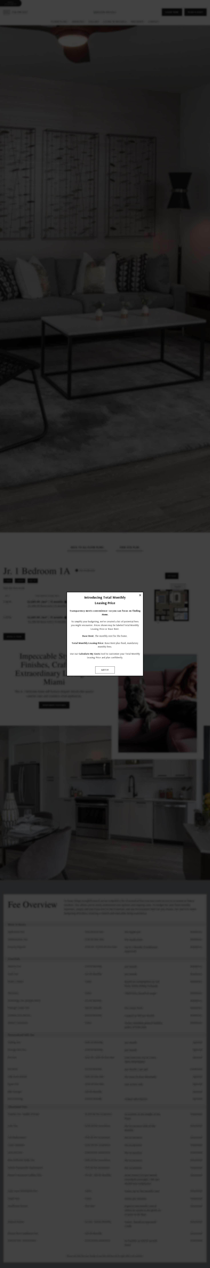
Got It (105, 670)
